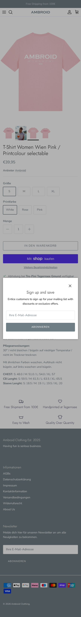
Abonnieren (40, 327)
